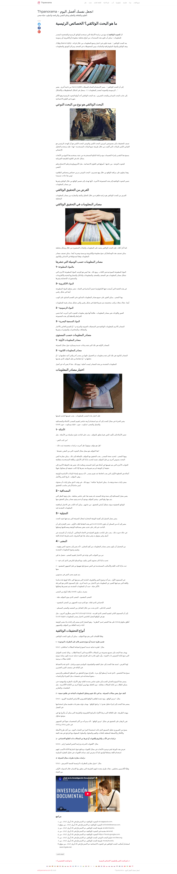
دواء (130, 2)
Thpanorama (46, 2)
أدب (113, 2)
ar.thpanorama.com (44, 870)
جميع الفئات (137, 2)
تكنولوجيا (118, 2)
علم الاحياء (106, 2)
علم (85, 2)
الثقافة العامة (97, 2)
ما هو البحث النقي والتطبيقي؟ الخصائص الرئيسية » (114, 861)
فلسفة (125, 2)
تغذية (90, 2)
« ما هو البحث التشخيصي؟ (64, 861)
